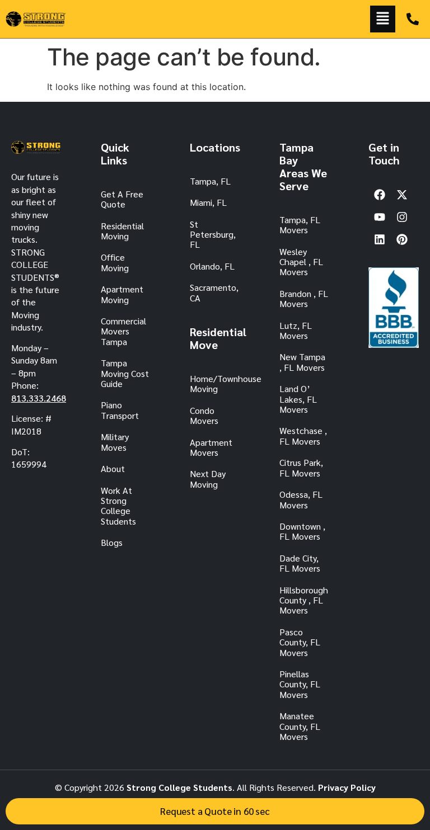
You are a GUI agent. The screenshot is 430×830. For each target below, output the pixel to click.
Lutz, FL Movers (295, 330)
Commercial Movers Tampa (123, 331)
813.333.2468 (38, 398)
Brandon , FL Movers (303, 298)
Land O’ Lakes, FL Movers (298, 399)
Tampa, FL (210, 181)
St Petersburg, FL (213, 234)
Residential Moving (122, 231)
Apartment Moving (122, 294)
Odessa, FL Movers (300, 499)
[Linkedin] (379, 239)
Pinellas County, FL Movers (299, 684)
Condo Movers (204, 415)
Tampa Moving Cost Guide (125, 373)
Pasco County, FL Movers (299, 642)
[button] (382, 19)
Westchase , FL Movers (303, 435)
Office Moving (115, 262)
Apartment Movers (211, 447)
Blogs (112, 542)
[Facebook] (379, 194)
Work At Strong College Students (118, 505)
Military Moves (115, 441)
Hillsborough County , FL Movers (303, 600)
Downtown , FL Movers (302, 531)
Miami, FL (208, 202)
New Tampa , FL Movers (302, 361)
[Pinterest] (402, 239)
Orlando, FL (212, 266)
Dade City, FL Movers (299, 563)
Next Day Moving (208, 478)
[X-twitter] (402, 194)
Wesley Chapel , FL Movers (301, 262)
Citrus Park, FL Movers (301, 467)
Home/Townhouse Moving (215, 383)
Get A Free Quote (122, 199)
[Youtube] (379, 217)
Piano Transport (120, 410)
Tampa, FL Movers (299, 224)
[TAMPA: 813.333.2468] (412, 19)
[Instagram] (402, 217)
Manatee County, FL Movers (299, 726)
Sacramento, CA (214, 292)
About (113, 468)
